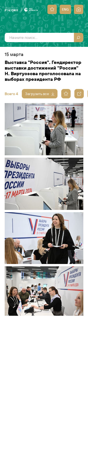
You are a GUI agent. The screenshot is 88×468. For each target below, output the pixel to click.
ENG (65, 9)
